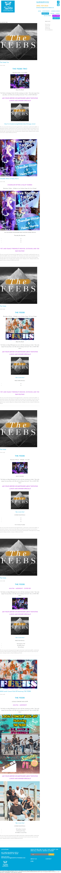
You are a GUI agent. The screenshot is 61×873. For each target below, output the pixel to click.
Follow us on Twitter (58, 4)
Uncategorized (11, 254)
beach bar (21, 254)
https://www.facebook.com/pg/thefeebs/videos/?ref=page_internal (19, 124)
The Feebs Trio (4, 62)
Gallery (52, 13)
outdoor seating (30, 129)
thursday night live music (4, 258)
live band (27, 128)
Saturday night (2, 131)
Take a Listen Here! (19, 377)
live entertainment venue (29, 399)
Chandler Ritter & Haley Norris (9, 178)
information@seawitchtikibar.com (45, 7)
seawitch (30, 257)
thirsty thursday (35, 257)
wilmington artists (19, 258)
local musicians (24, 129)
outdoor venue (36, 129)
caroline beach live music (13, 128)
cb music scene (20, 128)
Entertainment (46, 11)
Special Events (47, 15)
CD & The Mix (47, 25)
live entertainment (33, 128)
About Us (33, 859)
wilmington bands (25, 131)
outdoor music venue (19, 400)
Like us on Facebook (58, 2)
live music (8, 129)
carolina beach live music (33, 254)
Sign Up (51, 854)
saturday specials (18, 131)
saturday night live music (10, 131)
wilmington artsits (26, 258)
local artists (19, 129)
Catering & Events (55, 11)
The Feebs (3, 306)
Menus (39, 11)
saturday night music (32, 530)
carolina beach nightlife (33, 397)
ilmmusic (12, 399)
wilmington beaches (32, 131)
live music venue (13, 129)
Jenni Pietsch (14, 132)
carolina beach (25, 254)
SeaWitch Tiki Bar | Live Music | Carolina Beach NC (8, 6)
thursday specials (12, 258)
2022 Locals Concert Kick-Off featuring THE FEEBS (15, 691)
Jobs (31, 861)
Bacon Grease (47, 24)
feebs (24, 128)
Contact (58, 13)
